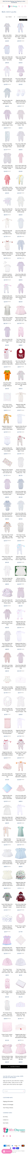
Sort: (7, 17)
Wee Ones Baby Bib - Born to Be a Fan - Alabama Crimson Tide (20, 362)
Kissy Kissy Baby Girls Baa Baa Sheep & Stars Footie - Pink (20, 123)
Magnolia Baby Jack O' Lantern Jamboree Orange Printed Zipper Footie (7, 428)
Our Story (5, 1116)
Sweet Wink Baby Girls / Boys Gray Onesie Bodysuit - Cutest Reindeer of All (7, 906)
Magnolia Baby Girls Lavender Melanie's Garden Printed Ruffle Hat (7, 928)
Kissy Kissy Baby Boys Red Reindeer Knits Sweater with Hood (20, 905)
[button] (2, 6)
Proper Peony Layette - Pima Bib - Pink (20, 926)
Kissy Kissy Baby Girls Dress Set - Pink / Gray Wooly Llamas (7, 601)
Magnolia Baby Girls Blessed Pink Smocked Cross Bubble (7, 449)
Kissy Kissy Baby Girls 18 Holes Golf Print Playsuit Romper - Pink (20, 710)
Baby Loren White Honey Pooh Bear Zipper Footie (7, 36)
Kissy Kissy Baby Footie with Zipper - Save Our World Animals (20, 210)
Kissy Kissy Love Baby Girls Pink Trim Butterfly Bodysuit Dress (7, 688)
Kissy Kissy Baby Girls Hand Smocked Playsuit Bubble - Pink (20, 601)
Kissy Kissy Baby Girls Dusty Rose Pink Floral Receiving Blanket (7, 732)
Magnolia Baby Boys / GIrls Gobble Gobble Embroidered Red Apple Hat (20, 1037)
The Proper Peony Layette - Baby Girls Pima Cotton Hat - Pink (7, 971)
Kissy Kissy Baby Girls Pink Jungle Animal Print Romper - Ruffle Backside (7, 168)
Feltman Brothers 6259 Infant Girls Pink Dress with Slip (20, 1058)
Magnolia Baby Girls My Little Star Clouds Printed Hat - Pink (20, 1014)
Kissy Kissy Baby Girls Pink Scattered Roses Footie (21, 297)
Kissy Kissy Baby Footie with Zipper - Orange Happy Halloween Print (7, 536)
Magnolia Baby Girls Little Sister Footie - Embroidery (21, 732)
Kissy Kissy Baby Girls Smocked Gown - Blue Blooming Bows (20, 493)
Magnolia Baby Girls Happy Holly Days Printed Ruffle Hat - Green (21, 885)
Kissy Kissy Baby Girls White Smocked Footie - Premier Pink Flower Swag (20, 515)
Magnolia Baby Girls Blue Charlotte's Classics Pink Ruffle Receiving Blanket (7, 798)
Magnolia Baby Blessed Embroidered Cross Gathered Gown (20, 427)
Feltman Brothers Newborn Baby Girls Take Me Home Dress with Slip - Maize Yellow (7, 885)
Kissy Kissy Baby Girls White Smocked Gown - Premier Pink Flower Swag (20, 233)
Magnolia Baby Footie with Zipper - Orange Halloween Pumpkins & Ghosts (20, 776)
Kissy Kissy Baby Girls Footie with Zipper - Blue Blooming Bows (21, 254)
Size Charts (5, 1123)
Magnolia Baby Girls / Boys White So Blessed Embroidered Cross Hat (20, 688)
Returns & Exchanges (8, 1104)
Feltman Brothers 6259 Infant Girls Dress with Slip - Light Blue (20, 862)
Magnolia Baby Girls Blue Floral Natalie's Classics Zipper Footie (20, 558)
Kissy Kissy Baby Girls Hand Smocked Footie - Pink (20, 275)
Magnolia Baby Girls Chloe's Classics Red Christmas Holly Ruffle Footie (7, 363)
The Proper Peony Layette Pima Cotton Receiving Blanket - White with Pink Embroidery (21, 994)
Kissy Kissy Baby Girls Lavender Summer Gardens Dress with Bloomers (21, 81)
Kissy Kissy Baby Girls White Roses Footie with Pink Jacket (7, 210)
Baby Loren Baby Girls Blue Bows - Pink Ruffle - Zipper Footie (20, 36)
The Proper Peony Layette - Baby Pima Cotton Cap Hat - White (20, 971)
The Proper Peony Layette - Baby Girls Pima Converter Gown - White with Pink (7, 1015)
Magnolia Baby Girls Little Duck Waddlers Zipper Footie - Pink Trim (7, 81)
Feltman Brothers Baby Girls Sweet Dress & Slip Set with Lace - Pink (20, 319)
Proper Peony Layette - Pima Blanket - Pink (7, 1035)
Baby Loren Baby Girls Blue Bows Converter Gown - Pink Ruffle (7, 58)
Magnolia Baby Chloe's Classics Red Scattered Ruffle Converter (7, 254)
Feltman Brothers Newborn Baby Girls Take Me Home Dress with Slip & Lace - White (20, 580)
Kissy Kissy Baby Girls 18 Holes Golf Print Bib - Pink (7, 710)
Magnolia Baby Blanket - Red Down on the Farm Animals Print (7, 471)
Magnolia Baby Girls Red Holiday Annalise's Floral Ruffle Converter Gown (7, 754)
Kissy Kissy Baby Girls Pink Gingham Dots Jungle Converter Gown (7, 645)
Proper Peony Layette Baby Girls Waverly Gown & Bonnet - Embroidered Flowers (7, 320)
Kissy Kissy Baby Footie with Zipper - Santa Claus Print (20, 753)
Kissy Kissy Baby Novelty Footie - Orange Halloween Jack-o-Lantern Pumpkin (7, 385)
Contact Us (5, 1119)
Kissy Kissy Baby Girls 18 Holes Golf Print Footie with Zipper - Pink (7, 580)
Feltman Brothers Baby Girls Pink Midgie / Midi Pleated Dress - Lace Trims (7, 1058)
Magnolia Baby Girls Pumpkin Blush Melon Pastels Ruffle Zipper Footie (7, 298)
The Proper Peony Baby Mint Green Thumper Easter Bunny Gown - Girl (20, 841)
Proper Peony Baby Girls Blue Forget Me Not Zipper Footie (7, 145)
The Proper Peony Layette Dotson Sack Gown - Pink (21, 536)
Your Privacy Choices (8, 1107)
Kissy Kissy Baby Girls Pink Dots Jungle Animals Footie (21, 145)
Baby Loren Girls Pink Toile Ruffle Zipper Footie (21, 58)
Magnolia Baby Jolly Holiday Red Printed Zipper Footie (20, 449)
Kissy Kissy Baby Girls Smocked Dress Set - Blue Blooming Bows (7, 514)
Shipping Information (8, 1101)
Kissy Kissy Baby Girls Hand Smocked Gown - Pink (7, 341)
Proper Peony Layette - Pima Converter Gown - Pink (7, 992)
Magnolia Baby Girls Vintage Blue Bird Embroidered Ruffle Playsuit (21, 624)
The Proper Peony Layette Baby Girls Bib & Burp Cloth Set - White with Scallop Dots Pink (7, 407)
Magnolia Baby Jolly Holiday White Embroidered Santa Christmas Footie (7, 233)
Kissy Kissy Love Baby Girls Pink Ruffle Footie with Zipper (7, 667)
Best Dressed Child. (16, 1150)
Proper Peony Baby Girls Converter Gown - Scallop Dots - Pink (20, 471)
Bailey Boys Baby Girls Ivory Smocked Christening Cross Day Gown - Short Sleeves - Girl (7, 559)
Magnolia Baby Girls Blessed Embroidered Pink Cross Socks (21, 102)
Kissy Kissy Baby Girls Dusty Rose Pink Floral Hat (7, 775)
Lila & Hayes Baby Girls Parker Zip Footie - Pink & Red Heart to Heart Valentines (20, 168)
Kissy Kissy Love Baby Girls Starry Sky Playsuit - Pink (20, 384)
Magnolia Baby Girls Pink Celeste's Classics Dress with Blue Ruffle (7, 949)
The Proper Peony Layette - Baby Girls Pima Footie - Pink (20, 341)
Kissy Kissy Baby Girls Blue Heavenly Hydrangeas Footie (7, 102)
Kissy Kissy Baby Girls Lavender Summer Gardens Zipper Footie (7, 123)
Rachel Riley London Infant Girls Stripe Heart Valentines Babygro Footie (7, 189)
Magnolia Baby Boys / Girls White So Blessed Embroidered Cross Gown (20, 646)
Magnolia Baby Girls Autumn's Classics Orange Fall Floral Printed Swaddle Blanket (21, 950)
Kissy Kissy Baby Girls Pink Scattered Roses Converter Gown (7, 493)
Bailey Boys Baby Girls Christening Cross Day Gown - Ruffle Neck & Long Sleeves (7, 819)
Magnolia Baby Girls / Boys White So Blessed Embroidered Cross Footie (20, 819)
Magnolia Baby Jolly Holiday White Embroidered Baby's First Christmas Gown (21, 407)
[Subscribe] (23, 1091)
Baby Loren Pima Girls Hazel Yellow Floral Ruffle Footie (20, 189)
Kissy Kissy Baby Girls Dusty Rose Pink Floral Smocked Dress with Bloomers (20, 798)
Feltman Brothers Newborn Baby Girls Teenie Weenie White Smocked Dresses (7, 863)
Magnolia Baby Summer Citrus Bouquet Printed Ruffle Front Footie (7, 841)
